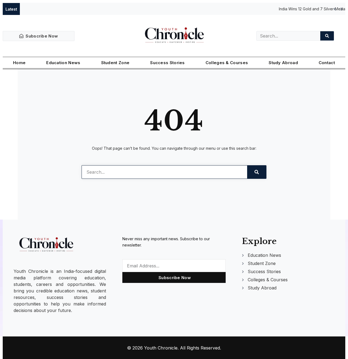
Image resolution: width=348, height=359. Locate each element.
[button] (341, 9)
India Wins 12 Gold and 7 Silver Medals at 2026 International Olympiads (132, 9)
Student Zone (115, 62)
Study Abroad (283, 62)
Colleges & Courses (227, 62)
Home (19, 62)
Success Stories (167, 62)
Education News (63, 62)
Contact (327, 62)
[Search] (327, 35)
